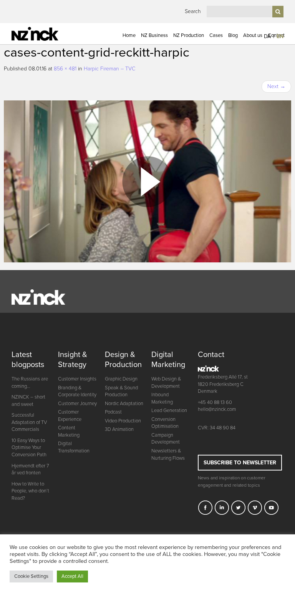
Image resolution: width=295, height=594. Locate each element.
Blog (233, 35)
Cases (216, 35)
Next (276, 86)
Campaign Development (165, 439)
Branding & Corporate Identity (77, 391)
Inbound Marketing (162, 398)
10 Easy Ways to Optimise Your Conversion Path (29, 447)
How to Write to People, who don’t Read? (30, 491)
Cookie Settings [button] (31, 576)
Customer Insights (77, 379)
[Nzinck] (43, 34)
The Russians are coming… (30, 382)
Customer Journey (77, 403)
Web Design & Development (166, 382)
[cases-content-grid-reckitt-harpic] (147, 181)
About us (252, 35)
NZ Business (154, 35)
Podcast (113, 412)
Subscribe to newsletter (240, 462)
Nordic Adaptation (124, 403)
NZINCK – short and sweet (28, 400)
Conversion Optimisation (165, 423)
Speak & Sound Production (121, 391)
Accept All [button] (72, 576)
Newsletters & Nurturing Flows (168, 454)
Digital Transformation (73, 447)
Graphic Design (121, 379)
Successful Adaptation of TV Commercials (29, 422)
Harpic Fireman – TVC (109, 68)
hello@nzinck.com (217, 409)
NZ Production (188, 35)
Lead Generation (169, 410)
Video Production (123, 421)
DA (267, 36)
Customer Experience (69, 415)
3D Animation (119, 429)
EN (280, 36)
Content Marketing (69, 431)
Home (129, 35)
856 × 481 (65, 68)
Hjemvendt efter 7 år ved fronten (30, 469)
